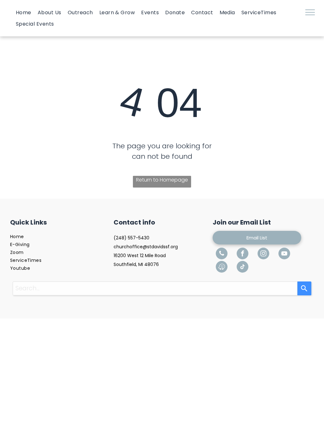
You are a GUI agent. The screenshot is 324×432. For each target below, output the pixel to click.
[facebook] (242, 254)
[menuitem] (23, 12)
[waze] (221, 267)
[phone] (221, 254)
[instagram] (263, 254)
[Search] (304, 288)
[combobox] (155, 288)
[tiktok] (242, 267)
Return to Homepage (162, 179)
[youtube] (284, 254)
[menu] (310, 12)
